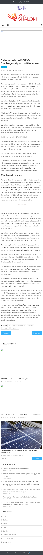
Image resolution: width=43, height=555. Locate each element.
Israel (5, 524)
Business (4, 67)
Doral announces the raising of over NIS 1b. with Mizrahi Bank (19, 452)
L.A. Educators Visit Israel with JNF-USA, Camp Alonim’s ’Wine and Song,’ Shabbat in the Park (21, 503)
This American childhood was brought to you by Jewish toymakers (21, 475)
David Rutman (18, 70)
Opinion (5, 531)
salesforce (5, 328)
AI (9, 325)
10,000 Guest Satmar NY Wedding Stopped (16, 379)
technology (15, 328)
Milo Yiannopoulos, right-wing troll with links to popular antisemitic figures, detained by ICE (21, 490)
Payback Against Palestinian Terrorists (16, 469)
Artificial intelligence (19, 325)
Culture (5, 520)
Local (4, 527)
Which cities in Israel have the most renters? (7, 333)
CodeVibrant (32, 553)
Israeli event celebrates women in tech (37, 333)
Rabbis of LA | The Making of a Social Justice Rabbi (20, 497)
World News (7, 542)
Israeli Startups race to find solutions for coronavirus (21, 415)
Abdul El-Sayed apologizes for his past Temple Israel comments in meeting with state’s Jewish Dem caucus (21, 482)
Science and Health (9, 535)
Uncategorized (8, 538)
